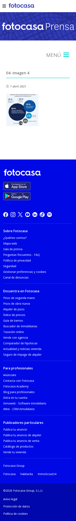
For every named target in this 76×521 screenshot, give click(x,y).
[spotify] (49, 214)
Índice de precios (14, 315)
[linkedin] (34, 214)
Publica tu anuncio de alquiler (22, 435)
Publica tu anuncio (15, 429)
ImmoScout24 (47, 474)
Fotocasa (9, 474)
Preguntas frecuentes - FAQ (21, 255)
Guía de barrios (13, 320)
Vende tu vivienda (14, 452)
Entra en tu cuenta (15, 398)
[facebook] (5, 214)
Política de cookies (15, 514)
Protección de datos (16, 506)
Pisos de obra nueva (16, 303)
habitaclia (26, 474)
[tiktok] (42, 214)
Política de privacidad (17, 260)
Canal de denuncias (16, 277)
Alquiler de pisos (14, 309)
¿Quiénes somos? (15, 238)
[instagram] (13, 214)
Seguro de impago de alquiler (22, 354)
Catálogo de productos (18, 446)
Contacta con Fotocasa (18, 381)
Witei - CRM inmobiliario (19, 409)
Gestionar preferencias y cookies (24, 272)
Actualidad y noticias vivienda (22, 349)
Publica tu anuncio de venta (21, 441)
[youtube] (27, 214)
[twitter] (20, 214)
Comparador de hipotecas (20, 343)
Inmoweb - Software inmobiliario (24, 403)
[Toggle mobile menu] (66, 55)
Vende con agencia (15, 337)
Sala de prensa (12, 249)
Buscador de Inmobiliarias (20, 326)
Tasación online (13, 332)
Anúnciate (9, 375)
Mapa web (10, 243)
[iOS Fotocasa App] (16, 186)
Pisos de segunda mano (19, 298)
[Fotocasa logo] (37, 173)
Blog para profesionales (19, 392)
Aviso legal (10, 499)
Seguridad (9, 266)
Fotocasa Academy (16, 386)
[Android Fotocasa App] (16, 196)
